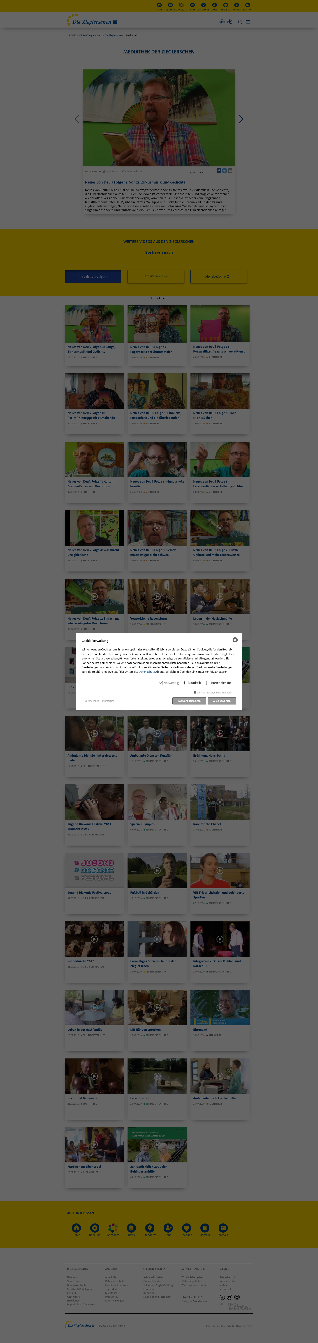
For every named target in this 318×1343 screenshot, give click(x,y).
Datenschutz (147, 672)
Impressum (107, 700)
